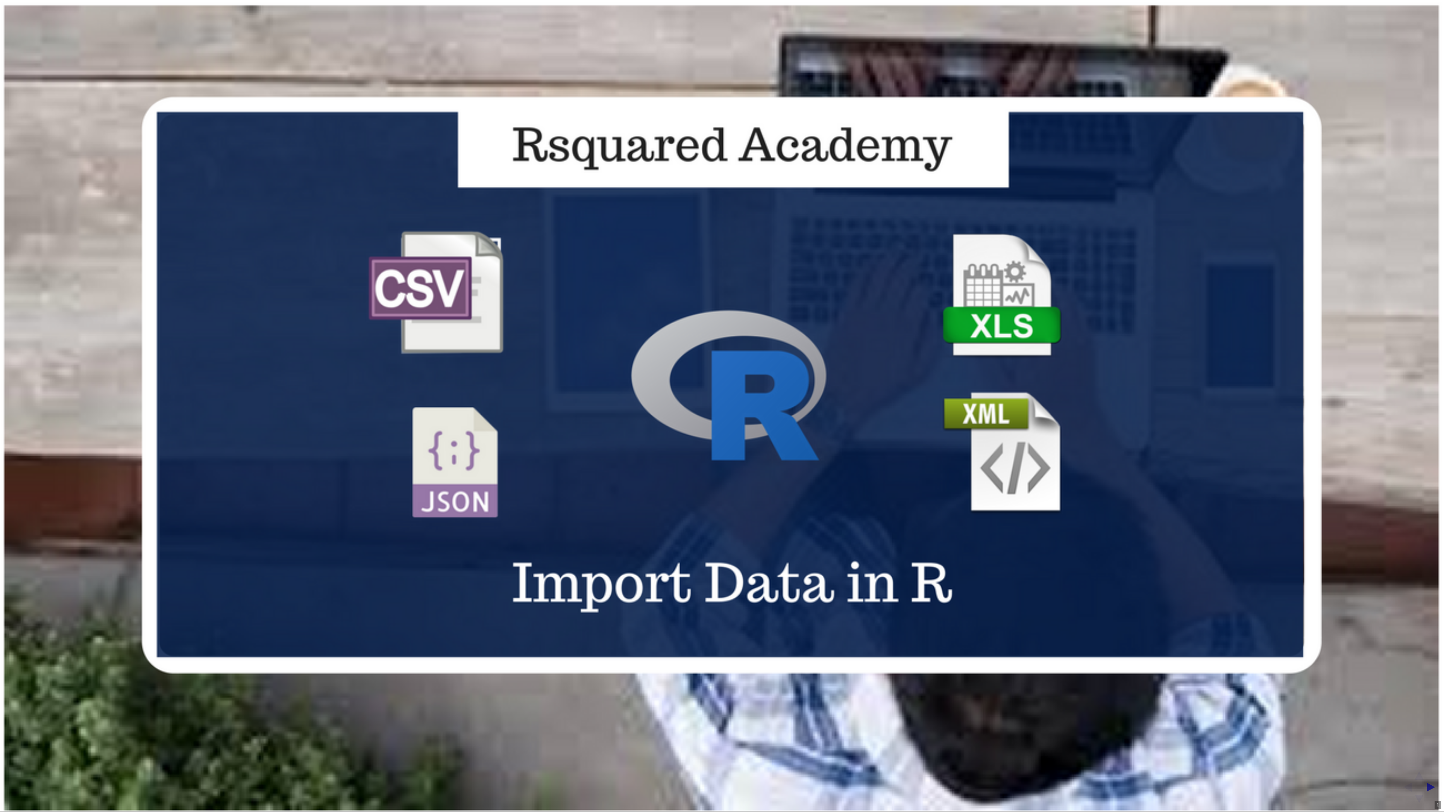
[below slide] (1419, 801)
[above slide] (1419, 773)
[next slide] (1433, 787)
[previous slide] (1405, 787)
